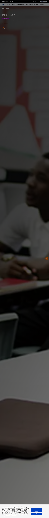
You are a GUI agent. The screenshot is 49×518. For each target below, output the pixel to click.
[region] (24, 511)
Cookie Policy (8, 515)
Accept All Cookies (36, 513)
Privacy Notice (14, 515)
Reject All (36, 511)
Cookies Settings (36, 508)
